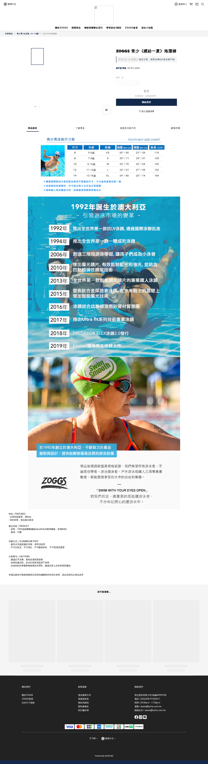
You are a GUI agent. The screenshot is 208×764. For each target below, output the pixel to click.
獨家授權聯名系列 (93, 27)
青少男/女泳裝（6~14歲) (28, 34)
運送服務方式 (84, 695)
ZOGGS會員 (131, 27)
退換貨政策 (83, 699)
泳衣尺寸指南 (28, 702)
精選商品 (76, 27)
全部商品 (9, 34)
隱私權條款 (83, 706)
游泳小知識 (147, 27)
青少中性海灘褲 (50, 34)
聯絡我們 (146, 102)
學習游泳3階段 (113, 27)
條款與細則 (83, 702)
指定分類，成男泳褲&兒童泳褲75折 (146, 59)
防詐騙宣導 (83, 710)
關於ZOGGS (61, 27)
